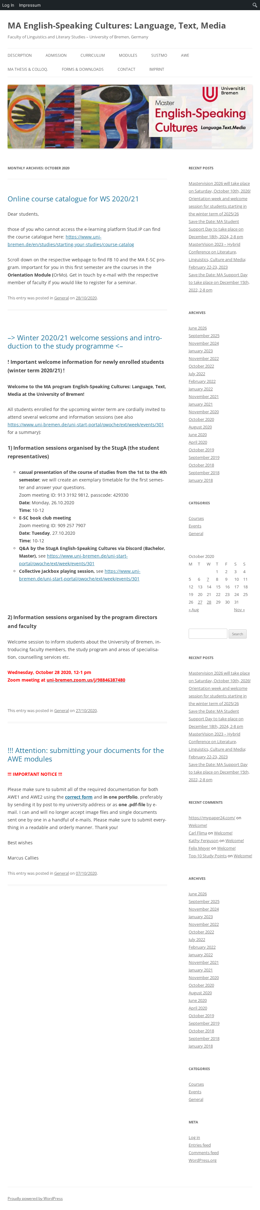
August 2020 (200, 427)
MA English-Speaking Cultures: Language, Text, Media (117, 25)
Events (195, 526)
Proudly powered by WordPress (35, 1198)
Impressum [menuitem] (30, 5)
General (61, 298)
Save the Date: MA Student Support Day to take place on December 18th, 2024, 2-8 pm (216, 229)
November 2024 (204, 343)
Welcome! (198, 825)
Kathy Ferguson (203, 840)
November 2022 (204, 358)
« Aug (194, 609)
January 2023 (201, 351)
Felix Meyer (199, 848)
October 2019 (201, 450)
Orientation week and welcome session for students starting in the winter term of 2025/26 (218, 206)
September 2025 (204, 335)
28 (209, 602)
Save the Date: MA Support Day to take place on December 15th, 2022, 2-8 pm (219, 282)
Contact (126, 69)
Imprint (156, 69)
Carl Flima (198, 833)
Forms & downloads (83, 69)
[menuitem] (255, 5)
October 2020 (201, 419)
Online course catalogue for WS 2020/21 (73, 198)
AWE (185, 55)
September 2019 (204, 457)
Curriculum (93, 55)
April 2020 (198, 442)
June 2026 (198, 328)
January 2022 (201, 389)
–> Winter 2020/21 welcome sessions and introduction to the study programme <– (85, 341)
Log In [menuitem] (8, 5)
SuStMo (159, 55)
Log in (194, 1137)
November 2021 (204, 396)
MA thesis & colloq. (28, 69)
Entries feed (200, 1145)
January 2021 (201, 404)
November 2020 (204, 412)
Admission (56, 55)
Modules (128, 55)
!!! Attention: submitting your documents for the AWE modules (86, 754)
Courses (196, 518)
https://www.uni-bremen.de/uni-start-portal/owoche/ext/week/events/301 (86, 425)
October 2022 (201, 366)
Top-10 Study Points (208, 856)
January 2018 (201, 480)
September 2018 (204, 472)
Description (20, 55)
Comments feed (204, 1152)
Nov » (239, 609)
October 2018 (201, 465)
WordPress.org (203, 1160)
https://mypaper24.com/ (212, 818)
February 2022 (202, 381)
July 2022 (197, 373)
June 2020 (198, 434)
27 (200, 602)
